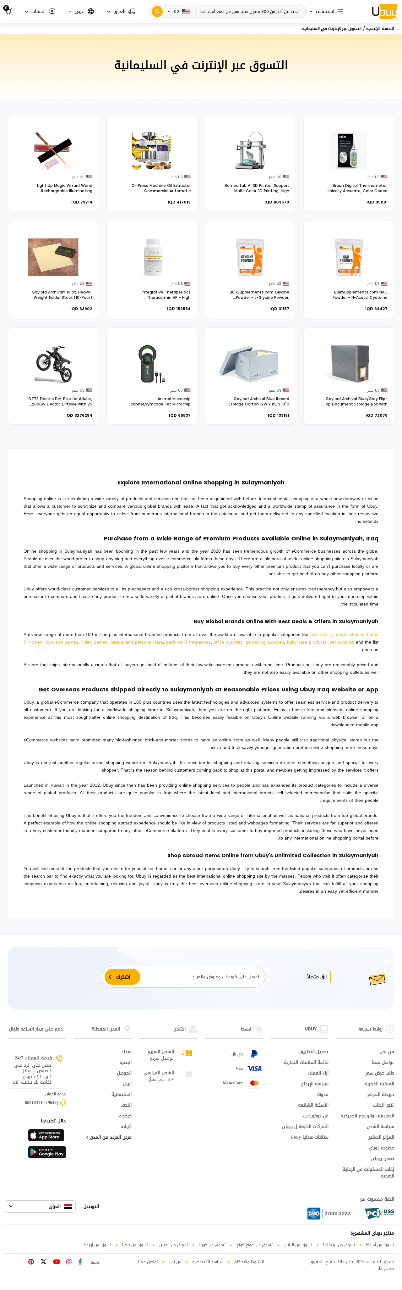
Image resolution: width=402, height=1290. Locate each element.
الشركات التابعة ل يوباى (305, 1127)
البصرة (126, 1063)
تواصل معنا (383, 1063)
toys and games (62, 642)
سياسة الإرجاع (315, 1084)
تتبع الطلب (383, 1105)
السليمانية (121, 1095)
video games (94, 642)
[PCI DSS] (379, 1213)
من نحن (387, 1052)
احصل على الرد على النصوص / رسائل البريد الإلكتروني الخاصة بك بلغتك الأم (32, 1074)
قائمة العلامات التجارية (306, 1063)
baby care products (307, 642)
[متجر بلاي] (47, 1154)
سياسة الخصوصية (207, 1262)
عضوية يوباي (381, 1148)
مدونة (323, 1095)
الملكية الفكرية (379, 1084)
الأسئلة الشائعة (313, 1105)
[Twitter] (43, 1262)
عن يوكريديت (316, 1116)
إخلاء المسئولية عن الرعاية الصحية (368, 1173)
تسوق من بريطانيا (339, 1245)
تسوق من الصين (173, 1245)
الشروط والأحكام (249, 1262)
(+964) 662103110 (41, 1103)
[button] (121, 11)
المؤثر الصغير (381, 1138)
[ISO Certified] (332, 1214)
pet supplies (341, 642)
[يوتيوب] (56, 1262)
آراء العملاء (318, 1073)
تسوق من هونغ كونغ (254, 1245)
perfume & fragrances (188, 642)
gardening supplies (265, 642)
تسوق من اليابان (298, 1245)
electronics (321, 634)
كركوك (125, 1116)
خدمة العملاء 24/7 (33, 1058)
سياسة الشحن (380, 1127)
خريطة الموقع (380, 1095)
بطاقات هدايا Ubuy (310, 1138)
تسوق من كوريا (212, 1245)
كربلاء (126, 1127)
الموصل (124, 1073)
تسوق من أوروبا (97, 1245)
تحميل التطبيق (314, 1052)
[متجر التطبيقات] (47, 1137)
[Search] (157, 11)
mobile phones (349, 634)
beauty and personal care (137, 642)
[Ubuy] (384, 11)
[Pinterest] (31, 1262)
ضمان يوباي (382, 1159)
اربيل (127, 1084)
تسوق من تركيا (135, 1245)
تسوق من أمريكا (380, 1245)
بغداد (126, 1052)
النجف (126, 1105)
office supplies (228, 642)
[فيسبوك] (80, 1262)
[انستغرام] (69, 1262)
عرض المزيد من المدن (110, 1138)
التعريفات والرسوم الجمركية (367, 1116)
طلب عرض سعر (379, 1073)
